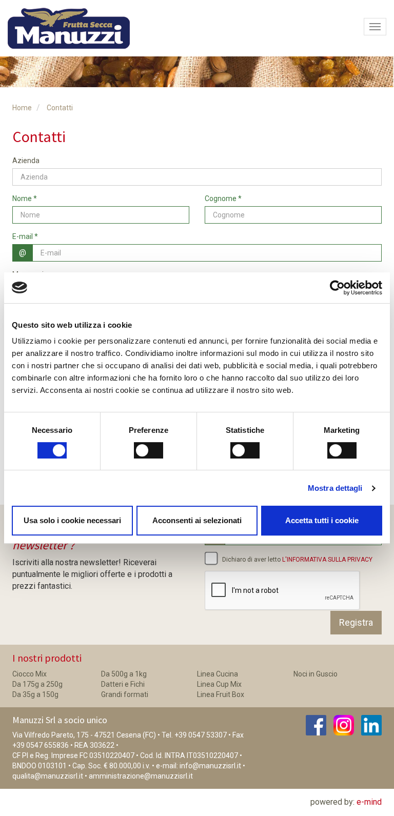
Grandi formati (124, 694)
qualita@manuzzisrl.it (47, 776)
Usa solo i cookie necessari (72, 520)
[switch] (148, 450)
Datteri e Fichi (123, 684)
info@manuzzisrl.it (210, 766)
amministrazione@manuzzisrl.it (141, 776)
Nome (24, 198)
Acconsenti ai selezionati (197, 520)
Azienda (26, 160)
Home (22, 108)
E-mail (25, 236)
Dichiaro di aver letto (296, 559)
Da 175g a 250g (37, 684)
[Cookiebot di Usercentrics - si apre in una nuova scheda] (337, 287)
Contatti (60, 108)
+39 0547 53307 (200, 735)
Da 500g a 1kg (124, 674)
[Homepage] (65, 28)
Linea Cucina (217, 674)
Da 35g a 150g (35, 694)
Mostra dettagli (335, 488)
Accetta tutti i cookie (322, 520)
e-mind (369, 802)
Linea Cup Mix (219, 684)
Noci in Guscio (315, 674)
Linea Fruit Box (220, 694)
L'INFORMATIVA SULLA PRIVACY (327, 559)
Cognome (223, 198)
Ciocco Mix (29, 674)
